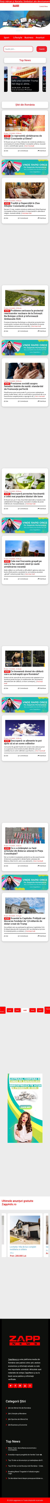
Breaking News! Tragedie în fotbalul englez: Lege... (24, 1472)
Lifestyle (17, 37)
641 (10, 1010)
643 (25, 1010)
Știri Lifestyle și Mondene (17, 1414)
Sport (6, 37)
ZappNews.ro (13, 1359)
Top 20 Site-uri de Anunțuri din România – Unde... (26, 1466)
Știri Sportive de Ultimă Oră (18, 1419)
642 (17, 1010)
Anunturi (40, 37)
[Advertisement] (25, 256)
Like (14, 90)
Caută (41, 49)
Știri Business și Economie (17, 1425)
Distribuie (29, 90)
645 (40, 1010)
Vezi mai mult (29, 146)
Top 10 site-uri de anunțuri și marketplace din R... (25, 1460)
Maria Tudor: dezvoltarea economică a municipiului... (22, 1449)
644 (32, 1010)
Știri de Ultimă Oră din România (19, 1408)
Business (28, 37)
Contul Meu (43, 6)
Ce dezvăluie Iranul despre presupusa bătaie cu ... (26, 1478)
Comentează (20, 90)
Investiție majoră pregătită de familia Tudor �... (25, 1455)
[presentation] (5, 79)
